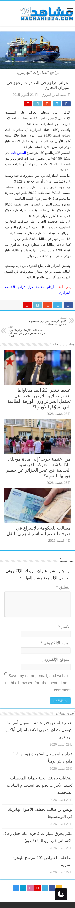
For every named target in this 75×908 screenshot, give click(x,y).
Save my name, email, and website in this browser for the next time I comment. (37, 682)
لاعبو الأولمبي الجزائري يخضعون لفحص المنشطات (48, 321)
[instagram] (16, 888)
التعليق (63, 587)
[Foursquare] (23, 888)
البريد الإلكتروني (56, 643)
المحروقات (18, 152)
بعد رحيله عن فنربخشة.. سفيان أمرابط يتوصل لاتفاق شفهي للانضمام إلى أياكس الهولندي (39, 729)
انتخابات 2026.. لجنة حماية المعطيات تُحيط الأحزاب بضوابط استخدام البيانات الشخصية (40, 785)
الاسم (64, 626)
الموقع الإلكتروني (56, 659)
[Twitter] (45, 888)
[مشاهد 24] (46, 13)
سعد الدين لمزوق (54, 95)
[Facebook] (52, 888)
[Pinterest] (37, 888)
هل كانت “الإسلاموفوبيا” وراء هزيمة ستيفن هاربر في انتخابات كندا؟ (26, 332)
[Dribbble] (30, 888)
